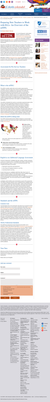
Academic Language (27, 17)
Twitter (4, 2)
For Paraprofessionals (14, 361)
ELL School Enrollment (14, 341)
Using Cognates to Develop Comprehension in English (44, 51)
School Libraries (13, 356)
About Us (24, 1)
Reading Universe (43, 396)
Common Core (23, 351)
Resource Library (46, 10)
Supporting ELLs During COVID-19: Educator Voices (35, 339)
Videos (44, 14)
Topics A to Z (33, 366)
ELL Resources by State (14, 325)
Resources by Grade (14, 324)
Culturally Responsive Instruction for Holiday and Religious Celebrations (43, 58)
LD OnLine (37, 396)
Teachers (32, 343)
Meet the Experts (34, 326)
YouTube (9, 2)
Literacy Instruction (24, 333)
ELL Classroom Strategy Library (23, 327)
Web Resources (34, 371)
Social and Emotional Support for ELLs (14, 337)
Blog (32, 17)
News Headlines (45, 318)
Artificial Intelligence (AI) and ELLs (24, 342)
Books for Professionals (23, 385)
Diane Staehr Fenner (7, 31)
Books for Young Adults (25, 383)
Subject (2, 272)
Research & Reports (34, 369)
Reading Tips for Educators (34, 364)
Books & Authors (36, 14)
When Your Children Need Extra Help (24, 374)
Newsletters (29, 1)
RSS (7, 2)
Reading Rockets (27, 396)
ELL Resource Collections (33, 356)
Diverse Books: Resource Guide (23, 388)
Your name (2, 266)
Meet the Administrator (35, 327)
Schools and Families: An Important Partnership (24, 362)
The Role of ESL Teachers (23, 344)
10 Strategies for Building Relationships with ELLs (44, 44)
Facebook (1, 2)
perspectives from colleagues (15, 57)
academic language (4, 113)
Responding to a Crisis (35, 377)
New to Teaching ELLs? (14, 319)
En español (18, 1)
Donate (40, 1)
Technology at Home (24, 367)
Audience (38, 10)
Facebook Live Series (35, 329)
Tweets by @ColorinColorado (41, 72)
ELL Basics (4, 14)
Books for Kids (23, 382)
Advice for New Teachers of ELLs (34, 322)
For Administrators (14, 359)
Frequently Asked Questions (34, 368)
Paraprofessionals (34, 346)
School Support (12, 14)
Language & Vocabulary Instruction (15, 17)
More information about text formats (23, 287)
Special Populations (14, 322)
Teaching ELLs (20, 14)
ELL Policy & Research (14, 326)
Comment (3, 278)
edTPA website (6, 121)
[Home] (12, 7)
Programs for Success (14, 353)
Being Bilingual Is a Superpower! (34, 333)
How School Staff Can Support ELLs (14, 339)
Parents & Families (34, 349)
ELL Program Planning (14, 348)
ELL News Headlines (14, 328)
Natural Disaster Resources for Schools (35, 376)
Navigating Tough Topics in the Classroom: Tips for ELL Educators (24, 349)
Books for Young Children (23, 380)
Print (12, 2)
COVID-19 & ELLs (13, 362)
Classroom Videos (34, 319)
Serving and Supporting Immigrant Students (15, 330)
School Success (23, 364)
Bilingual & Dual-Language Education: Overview (14, 343)
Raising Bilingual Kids (24, 365)
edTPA (11, 39)
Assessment (12, 351)
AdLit (33, 396)
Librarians (32, 348)
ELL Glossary (12, 321)
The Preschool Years (24, 359)
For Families (28, 14)
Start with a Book (19, 396)
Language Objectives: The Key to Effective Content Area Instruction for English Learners (44, 66)
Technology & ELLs (24, 339)
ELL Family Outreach (14, 358)
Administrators (33, 345)
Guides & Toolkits (34, 357)
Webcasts (32, 323)
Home (1, 17)
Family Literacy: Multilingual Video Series (34, 336)
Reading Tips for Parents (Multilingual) (35, 362)
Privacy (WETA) (3, 321)
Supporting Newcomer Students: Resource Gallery (24, 322)
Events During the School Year (13, 350)
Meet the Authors (23, 393)
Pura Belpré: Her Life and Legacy (24, 390)
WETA (34, 2)
